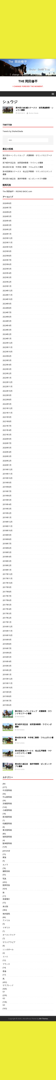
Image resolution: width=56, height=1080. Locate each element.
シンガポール (8, 949)
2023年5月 (7, 360)
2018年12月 (8, 521)
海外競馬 (6, 913)
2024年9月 (7, 303)
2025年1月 (7, 286)
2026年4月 (7, 220)
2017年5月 (7, 604)
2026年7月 (7, 207)
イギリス (6, 927)
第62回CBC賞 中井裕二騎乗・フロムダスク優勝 (23, 167)
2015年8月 (7, 696)
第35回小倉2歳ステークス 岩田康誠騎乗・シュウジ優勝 (34, 108)
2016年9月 (7, 639)
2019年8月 (7, 487)
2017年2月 (7, 618)
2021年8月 (7, 421)
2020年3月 (7, 456)
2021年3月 (7, 434)
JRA (4, 783)
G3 (4, 1005)
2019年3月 (7, 508)
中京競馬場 (7, 790)
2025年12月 (8, 238)
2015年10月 (8, 687)
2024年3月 (7, 330)
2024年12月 (8, 290)
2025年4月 (7, 273)
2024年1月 (7, 338)
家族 (4, 857)
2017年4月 (7, 609)
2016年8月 (7, 644)
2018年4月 (7, 556)
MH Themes (43, 1019)
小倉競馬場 (7, 810)
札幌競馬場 (7, 823)
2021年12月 (8, 408)
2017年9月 (7, 587)
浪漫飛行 (6, 899)
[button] (52, 94)
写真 (4, 878)
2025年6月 (7, 264)
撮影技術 (6, 871)
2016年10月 (8, 635)
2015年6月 (7, 705)
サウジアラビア (9, 942)
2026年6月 (7, 212)
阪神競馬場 (7, 843)
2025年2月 (7, 282)
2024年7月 (7, 312)
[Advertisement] (28, 29)
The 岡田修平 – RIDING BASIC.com (17, 191)
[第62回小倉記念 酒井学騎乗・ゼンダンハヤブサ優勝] (8, 769)
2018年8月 (7, 539)
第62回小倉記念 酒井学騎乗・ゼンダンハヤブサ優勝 (25, 178)
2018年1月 (7, 570)
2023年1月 (7, 377)
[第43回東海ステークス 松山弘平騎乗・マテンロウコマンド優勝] (8, 756)
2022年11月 (8, 386)
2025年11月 (8, 242)
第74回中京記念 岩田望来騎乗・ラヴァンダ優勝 (23, 162)
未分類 (5, 906)
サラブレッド (8, 985)
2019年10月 (8, 478)
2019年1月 (7, 517)
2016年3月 (7, 665)
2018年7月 (7, 543)
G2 (4, 998)
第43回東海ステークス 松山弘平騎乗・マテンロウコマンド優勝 (33, 751)
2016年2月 (7, 670)
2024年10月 (8, 299)
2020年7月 (7, 443)
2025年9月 (7, 251)
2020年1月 (7, 465)
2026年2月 (7, 229)
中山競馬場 (7, 797)
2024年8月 (7, 308)
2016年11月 (8, 631)
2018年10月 (8, 530)
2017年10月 (8, 583)
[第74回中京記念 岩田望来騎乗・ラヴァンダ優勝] (8, 729)
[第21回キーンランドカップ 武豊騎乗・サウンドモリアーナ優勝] (8, 716)
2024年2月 (7, 334)
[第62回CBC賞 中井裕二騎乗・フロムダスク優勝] (8, 742)
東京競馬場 (7, 830)
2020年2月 (7, 460)
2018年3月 (7, 561)
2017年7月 (7, 596)
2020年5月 (7, 447)
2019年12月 (8, 469)
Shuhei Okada (33, 113)
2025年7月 (7, 260)
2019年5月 (7, 500)
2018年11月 (8, 526)
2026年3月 (7, 225)
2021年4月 (7, 430)
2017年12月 (8, 574)
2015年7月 (7, 700)
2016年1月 (7, 674)
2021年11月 (8, 412)
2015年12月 (8, 679)
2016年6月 (7, 652)
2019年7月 (7, 491)
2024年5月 (7, 321)
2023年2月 (7, 373)
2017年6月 (7, 600)
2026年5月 (7, 216)
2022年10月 (8, 391)
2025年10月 (8, 247)
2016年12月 (8, 626)
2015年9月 (7, 692)
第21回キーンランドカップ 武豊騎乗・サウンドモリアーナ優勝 (33, 712)
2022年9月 (7, 395)
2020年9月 (7, 439)
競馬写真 (6, 885)
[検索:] (28, 140)
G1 (4, 991)
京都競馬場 (7, 803)
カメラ (5, 864)
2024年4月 (7, 325)
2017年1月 (7, 622)
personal (6, 850)
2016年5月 (7, 657)
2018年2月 (7, 565)
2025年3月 (7, 277)
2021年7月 (7, 426)
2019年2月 (7, 513)
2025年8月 (7, 255)
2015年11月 (8, 683)
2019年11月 (8, 474)
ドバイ (5, 956)
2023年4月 (7, 364)
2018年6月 (7, 548)
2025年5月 (7, 268)
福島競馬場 (7, 836)
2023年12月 (8, 343)
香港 (4, 971)
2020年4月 (7, 452)
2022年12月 (8, 382)
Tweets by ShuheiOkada (13, 131)
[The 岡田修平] (28, 75)
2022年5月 (7, 404)
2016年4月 (7, 661)
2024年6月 (7, 316)
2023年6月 (7, 356)
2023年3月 (7, 369)
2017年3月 (7, 613)
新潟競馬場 (7, 817)
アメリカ (6, 920)
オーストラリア (9, 935)
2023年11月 (8, 347)
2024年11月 (8, 295)
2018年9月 (7, 535)
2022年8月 (7, 399)
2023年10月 (8, 351)
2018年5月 (7, 552)
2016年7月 (7, 648)
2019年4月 (7, 504)
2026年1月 (7, 234)
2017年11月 (8, 578)
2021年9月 (7, 417)
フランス (6, 964)
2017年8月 (7, 591)
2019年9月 (7, 482)
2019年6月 (7, 495)
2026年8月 (7, 203)
